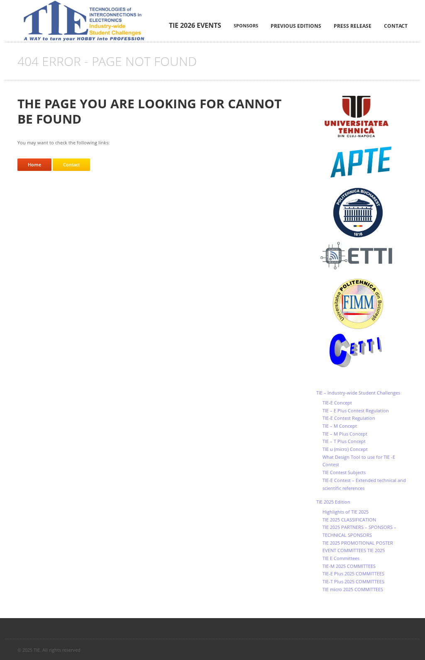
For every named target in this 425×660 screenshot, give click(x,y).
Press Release (352, 25)
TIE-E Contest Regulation (348, 418)
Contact (396, 25)
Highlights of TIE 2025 (345, 512)
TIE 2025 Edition (333, 502)
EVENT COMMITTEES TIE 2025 (353, 550)
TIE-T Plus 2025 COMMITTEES (353, 581)
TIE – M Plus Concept (344, 434)
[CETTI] (362, 351)
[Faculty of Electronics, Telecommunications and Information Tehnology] (362, 256)
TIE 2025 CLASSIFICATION (349, 519)
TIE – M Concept (339, 426)
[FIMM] (362, 304)
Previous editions (296, 25)
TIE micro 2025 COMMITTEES (352, 589)
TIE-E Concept (337, 402)
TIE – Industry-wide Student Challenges (358, 393)
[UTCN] (362, 117)
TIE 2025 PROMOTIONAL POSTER (357, 543)
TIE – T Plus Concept (344, 441)
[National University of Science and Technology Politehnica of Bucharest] (362, 213)
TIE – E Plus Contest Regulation (355, 410)
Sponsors (246, 25)
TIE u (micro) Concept (345, 449)
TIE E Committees (340, 558)
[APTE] (362, 162)
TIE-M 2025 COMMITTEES (349, 566)
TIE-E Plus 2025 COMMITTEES (353, 573)
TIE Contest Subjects (344, 472)
